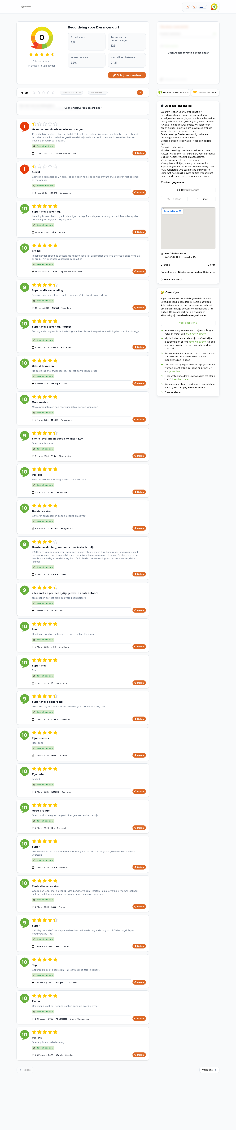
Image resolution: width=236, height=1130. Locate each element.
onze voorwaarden (195, 333)
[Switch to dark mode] (194, 7)
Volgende (207, 1070)
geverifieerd (175, 371)
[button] (188, 391)
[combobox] (71, 93)
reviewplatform (197, 341)
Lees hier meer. (180, 379)
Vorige (27, 1070)
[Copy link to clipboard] (187, 7)
